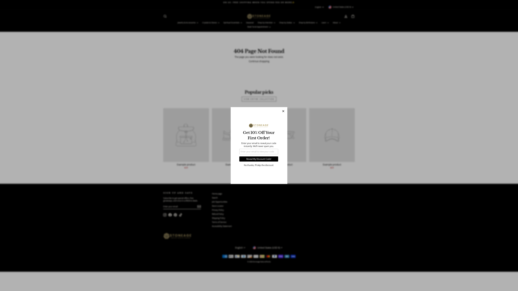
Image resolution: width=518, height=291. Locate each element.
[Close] (283, 111)
